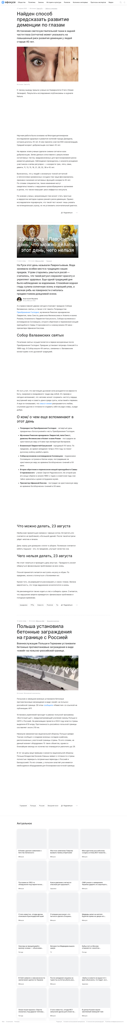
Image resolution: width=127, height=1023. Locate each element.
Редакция (59, 1021)
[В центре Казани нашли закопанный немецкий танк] (95, 1003)
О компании (9, 1021)
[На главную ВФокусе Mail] (9, 2)
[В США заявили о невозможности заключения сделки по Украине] (32, 971)
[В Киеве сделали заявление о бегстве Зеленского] (32, 844)
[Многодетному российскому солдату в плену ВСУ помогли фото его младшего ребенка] (95, 844)
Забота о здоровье (51, 8)
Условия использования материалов (74, 1021)
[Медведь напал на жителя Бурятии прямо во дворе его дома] (95, 907)
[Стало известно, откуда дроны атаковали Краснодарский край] (32, 907)
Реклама (16, 1021)
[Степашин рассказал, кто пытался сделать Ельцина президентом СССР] (63, 907)
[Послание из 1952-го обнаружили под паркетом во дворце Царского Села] (32, 876)
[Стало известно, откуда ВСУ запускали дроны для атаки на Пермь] (63, 1003)
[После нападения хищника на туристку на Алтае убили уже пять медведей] (63, 971)
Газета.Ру (40, 8)
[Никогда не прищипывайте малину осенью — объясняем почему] (32, 939)
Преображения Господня (28, 312)
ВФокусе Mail (39, 261)
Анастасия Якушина (30, 299)
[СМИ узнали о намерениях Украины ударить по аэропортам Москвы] (95, 876)
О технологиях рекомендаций (95, 1021)
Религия (49, 261)
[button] (47, 64)
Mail (3, 1021)
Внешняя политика (53, 621)
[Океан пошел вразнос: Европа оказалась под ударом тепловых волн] (32, 1003)
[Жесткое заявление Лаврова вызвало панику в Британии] (63, 844)
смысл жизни (46, 403)
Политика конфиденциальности (114, 1021)
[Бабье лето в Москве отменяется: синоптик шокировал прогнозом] (95, 939)
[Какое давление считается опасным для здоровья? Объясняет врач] (63, 876)
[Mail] (3, 2)
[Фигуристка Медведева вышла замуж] (63, 939)
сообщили (48, 705)
